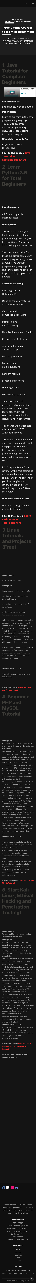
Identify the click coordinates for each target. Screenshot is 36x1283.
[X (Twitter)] (7, 1187)
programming (17, 43)
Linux (19, 41)
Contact (18, 1260)
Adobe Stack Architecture (18, 1239)
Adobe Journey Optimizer (18, 1226)
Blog (18, 1249)
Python (24, 43)
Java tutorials (12, 41)
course (12, 40)
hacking (5, 41)
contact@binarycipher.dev (23, 1273)
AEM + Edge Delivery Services (18, 1231)
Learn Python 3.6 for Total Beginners (16, 519)
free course (29, 40)
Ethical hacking (20, 40)
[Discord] (16, 1187)
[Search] (26, 3)
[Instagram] (12, 1187)
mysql (23, 41)
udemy (29, 43)
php (11, 43)
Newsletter (18, 1255)
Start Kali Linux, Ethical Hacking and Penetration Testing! (17, 1046)
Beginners (6, 40)
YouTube (18, 1252)
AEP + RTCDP (18, 1223)
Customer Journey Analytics (18, 1228)
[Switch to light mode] (32, 1279)
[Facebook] (3, 1187)
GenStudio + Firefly (18, 1234)
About (18, 1258)
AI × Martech (18, 1237)
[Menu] (33, 3)
